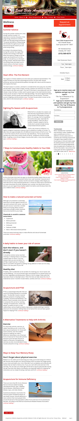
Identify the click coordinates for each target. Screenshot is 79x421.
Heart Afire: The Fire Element (16, 75)
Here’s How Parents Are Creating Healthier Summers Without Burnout (65, 175)
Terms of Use (50, 418)
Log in (70, 418)
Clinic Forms (60, 17)
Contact (50, 17)
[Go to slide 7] (68, 154)
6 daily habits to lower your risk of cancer (21, 243)
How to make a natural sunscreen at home (22, 197)
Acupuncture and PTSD (13, 287)
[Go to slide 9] (72, 154)
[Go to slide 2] (58, 154)
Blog (46, 17)
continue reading (18, 66)
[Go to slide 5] (64, 154)
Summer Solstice (10, 29)
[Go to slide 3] (60, 154)
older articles (8, 26)
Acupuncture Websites (11, 418)
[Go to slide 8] (70, 154)
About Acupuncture (35, 17)
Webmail (64, 418)
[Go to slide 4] (62, 154)
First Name (56, 115)
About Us (22, 17)
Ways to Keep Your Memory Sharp (18, 353)
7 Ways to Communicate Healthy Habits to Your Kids (26, 148)
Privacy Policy (57, 418)
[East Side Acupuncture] (39, 8)
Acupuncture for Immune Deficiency (19, 379)
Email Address (57, 110)
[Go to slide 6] (66, 154)
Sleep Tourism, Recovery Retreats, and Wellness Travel (65, 178)
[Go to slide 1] (56, 154)
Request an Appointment (64, 23)
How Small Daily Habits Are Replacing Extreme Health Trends (64, 180)
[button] (2, 170)
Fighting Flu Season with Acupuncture (20, 108)
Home (16, 17)
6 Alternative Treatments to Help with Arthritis (24, 319)
